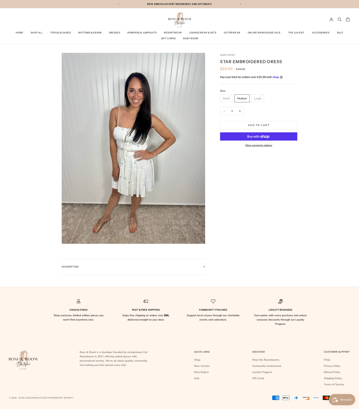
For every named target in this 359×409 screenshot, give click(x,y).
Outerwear (232, 32)
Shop (197, 360)
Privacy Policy (332, 366)
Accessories (320, 32)
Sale (340, 32)
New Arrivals (202, 366)
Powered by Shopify (61, 397)
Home (19, 32)
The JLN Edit (296, 32)
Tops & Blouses (60, 32)
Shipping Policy (333, 378)
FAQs (327, 360)
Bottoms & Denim (90, 32)
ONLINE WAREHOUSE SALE (264, 32)
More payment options (258, 145)
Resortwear (173, 32)
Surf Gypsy (227, 55)
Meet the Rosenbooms (265, 360)
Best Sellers (201, 372)
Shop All (37, 32)
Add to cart (258, 125)
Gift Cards (168, 38)
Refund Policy (332, 372)
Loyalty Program (262, 372)
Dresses (114, 32)
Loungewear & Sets (202, 32)
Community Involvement (266, 366)
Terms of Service (334, 384)
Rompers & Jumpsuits (142, 32)
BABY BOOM (190, 38)
